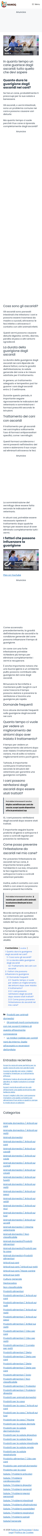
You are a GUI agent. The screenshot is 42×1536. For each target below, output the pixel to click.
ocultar (23, 948)
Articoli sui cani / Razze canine (19, 1270)
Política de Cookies (24, 1532)
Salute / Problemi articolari (17, 1473)
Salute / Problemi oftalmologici (20, 1504)
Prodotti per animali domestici (19, 1397)
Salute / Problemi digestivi (17, 1485)
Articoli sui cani (11, 1262)
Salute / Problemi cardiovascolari (12, 1480)
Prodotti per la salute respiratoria (14, 1453)
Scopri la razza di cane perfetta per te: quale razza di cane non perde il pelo (19, 1066)
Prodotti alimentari (13, 1291)
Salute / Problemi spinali (16, 1516)
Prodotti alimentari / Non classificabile (16, 1380)
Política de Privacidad (21, 1529)
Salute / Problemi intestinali (18, 1500)
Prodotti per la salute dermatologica (14, 1429)
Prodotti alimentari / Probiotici (19, 1386)
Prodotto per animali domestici (20, 1465)
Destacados (10, 1283)
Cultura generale (12, 1279)
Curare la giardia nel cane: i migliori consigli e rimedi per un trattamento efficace (18, 1073)
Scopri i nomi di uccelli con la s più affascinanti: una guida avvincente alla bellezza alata (19, 1089)
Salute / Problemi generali (17, 1489)
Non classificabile (12, 1287)
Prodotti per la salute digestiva (20, 1435)
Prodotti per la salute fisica (17, 1439)
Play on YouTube (12, 575)
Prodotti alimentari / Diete (17, 1363)
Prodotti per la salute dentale (19, 1423)
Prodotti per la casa (14, 1401)
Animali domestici (13, 1137)
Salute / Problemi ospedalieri (19, 1508)
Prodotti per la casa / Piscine (18, 1419)
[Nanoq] (8, 4)
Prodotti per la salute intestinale (20, 1443)
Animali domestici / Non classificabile (16, 1236)
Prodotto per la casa (14, 1469)
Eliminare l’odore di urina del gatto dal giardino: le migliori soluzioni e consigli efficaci (19, 1081)
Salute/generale (12, 1521)
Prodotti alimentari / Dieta (17, 1352)
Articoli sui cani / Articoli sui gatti (20, 1266)
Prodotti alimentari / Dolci (17, 1374)
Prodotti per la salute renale (18, 1447)
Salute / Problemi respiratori (18, 1512)
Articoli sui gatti (11, 1274)
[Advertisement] (21, 22)
